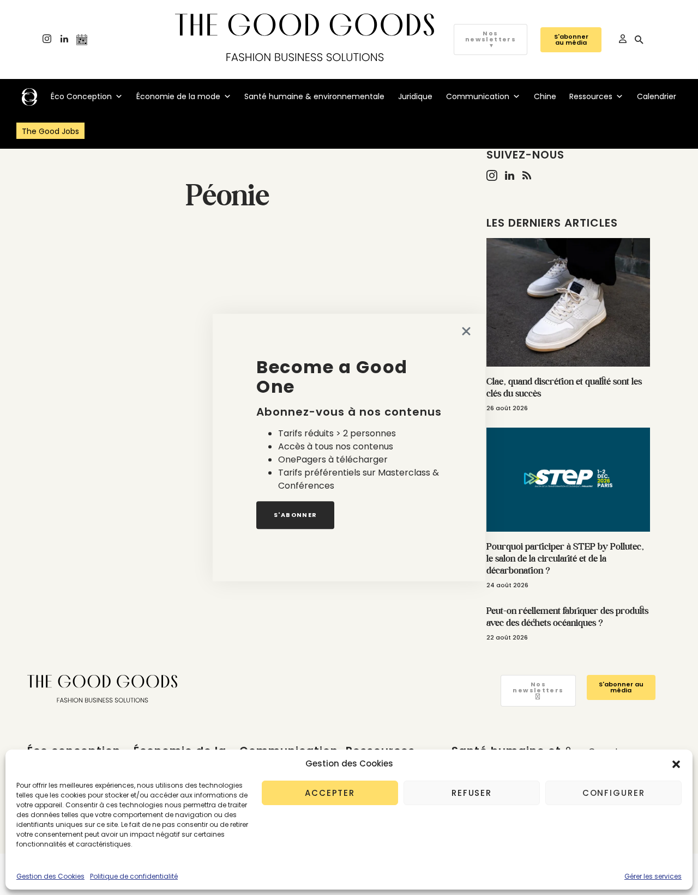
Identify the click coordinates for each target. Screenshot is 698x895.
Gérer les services (653, 876)
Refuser (472, 793)
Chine (545, 96)
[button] (676, 763)
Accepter (330, 793)
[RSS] (526, 175)
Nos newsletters (490, 39)
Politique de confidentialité (134, 876)
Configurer (613, 793)
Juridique (415, 96)
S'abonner (295, 514)
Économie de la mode (178, 96)
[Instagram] (47, 39)
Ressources (590, 96)
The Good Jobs (50, 131)
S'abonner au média (571, 39)
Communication (477, 96)
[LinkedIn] (64, 39)
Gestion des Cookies (50, 876)
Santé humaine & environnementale (314, 96)
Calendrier (656, 96)
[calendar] (82, 39)
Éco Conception (81, 96)
